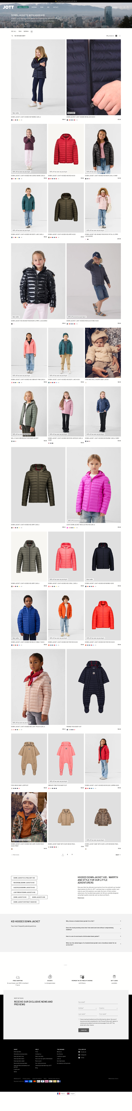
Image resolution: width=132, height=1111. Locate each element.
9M (107, 372)
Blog (36, 1067)
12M (116, 372)
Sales (15, 1071)
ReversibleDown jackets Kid (24, 882)
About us (59, 1051)
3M (90, 372)
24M (98, 375)
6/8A (44, 109)
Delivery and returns (54, 1078)
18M (90, 375)
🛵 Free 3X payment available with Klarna (66, 1)
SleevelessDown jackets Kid (24, 887)
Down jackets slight (19, 1061)
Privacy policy (26, 1078)
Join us (59, 1058)
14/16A (45, 113)
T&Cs (45, 1078)
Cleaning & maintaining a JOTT (43, 1065)
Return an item (39, 1056)
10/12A (18, 113)
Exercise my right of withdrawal (43, 1058)
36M (107, 375)
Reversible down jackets (20, 1063)
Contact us (38, 1054)
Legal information (37, 1078)
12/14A (32, 113)
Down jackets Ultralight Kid (24, 878)
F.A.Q (36, 1051)
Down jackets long (19, 1056)
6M (98, 372)
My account (38, 1061)
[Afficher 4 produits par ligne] (120, 36)
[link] (63, 855)
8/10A (58, 109)
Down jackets (17, 1051)
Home (65, 965)
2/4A (18, 109)
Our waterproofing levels (63, 1063)
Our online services (40, 1063)
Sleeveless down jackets (20, 1054)
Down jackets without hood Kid (25, 902)
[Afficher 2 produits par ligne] (116, 36)
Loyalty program (61, 1056)
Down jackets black (19, 1058)
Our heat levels (61, 1061)
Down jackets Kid (20, 897)
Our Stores (60, 1054)
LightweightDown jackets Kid (24, 892)
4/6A (31, 109)
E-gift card (17, 1069)
